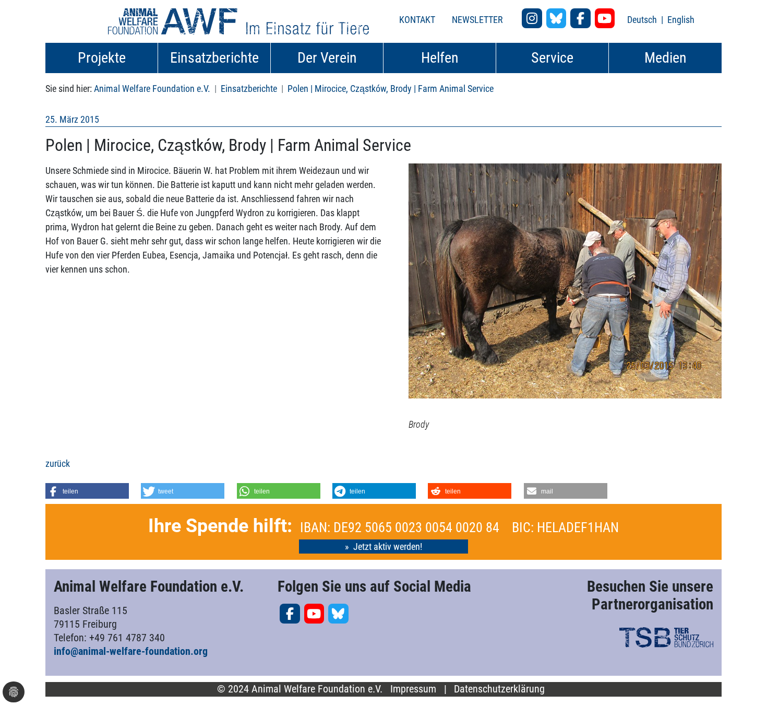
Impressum (413, 689)
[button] (87, 491)
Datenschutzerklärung (499, 689)
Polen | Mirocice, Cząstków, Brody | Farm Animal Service (390, 88)
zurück (57, 463)
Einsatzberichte (249, 88)
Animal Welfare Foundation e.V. (152, 88)
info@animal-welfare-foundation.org (131, 651)
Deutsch (643, 19)
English (680, 19)
